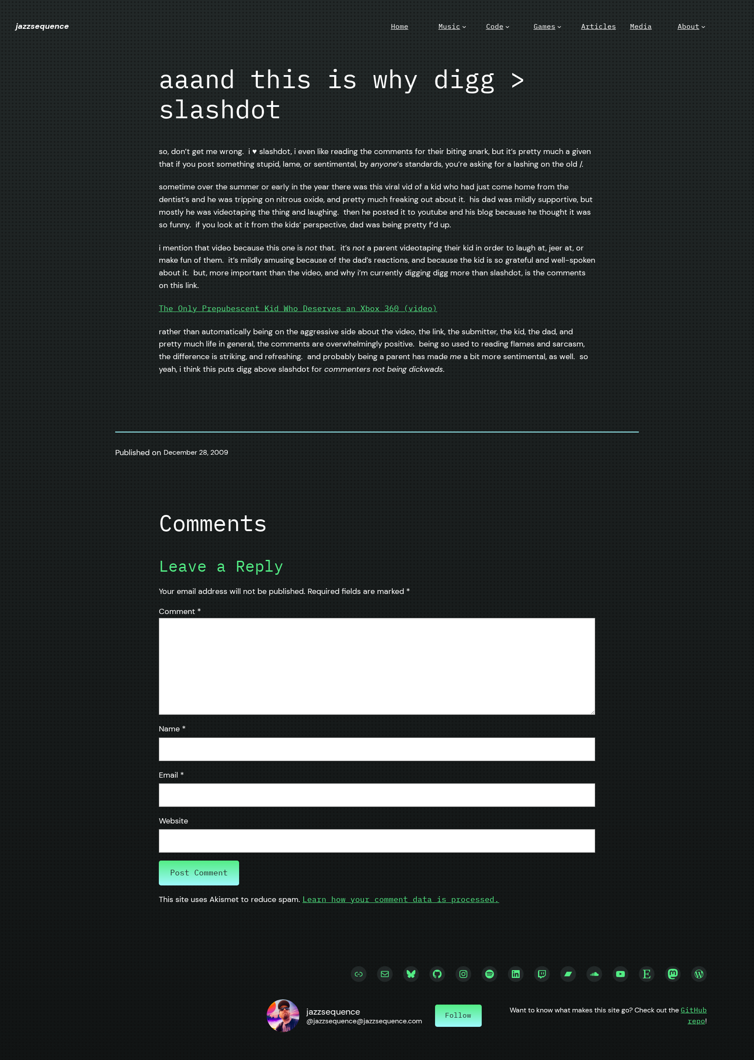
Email (171, 775)
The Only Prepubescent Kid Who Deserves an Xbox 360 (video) (298, 308)
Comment (180, 611)
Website (173, 821)
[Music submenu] (464, 26)
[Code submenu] (507, 26)
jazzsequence (42, 26)
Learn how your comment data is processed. (400, 899)
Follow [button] (458, 1015)
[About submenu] (703, 26)
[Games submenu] (559, 26)
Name (172, 729)
